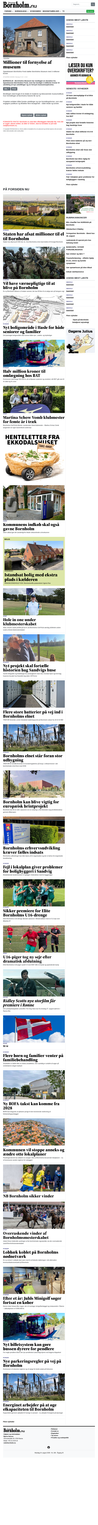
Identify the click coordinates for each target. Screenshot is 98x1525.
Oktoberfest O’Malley (74, 229)
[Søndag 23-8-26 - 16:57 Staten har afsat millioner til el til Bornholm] (34, 212)
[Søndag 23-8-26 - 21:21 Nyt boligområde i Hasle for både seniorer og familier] (34, 309)
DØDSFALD (69, 24)
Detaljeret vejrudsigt (80, 322)
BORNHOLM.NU (21, 11)
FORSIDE (8, 11)
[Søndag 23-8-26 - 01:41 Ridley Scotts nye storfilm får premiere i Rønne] (34, 983)
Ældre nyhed (41, 115)
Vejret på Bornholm (81, 320)
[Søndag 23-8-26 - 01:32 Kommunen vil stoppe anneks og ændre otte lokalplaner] (34, 1132)
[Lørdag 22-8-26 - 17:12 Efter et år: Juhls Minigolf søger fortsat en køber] (34, 1280)
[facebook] (49, 1447)
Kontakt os (55, 1431)
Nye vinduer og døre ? (75, 254)
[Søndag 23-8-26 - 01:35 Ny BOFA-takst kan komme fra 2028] (34, 1085)
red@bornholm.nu (10, 1443)
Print (14, 89)
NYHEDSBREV (35, 11)
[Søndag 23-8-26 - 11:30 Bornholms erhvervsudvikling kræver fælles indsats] (34, 830)
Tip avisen (90, 11)
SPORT (5, 414)
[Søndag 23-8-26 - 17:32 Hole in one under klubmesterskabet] (34, 602)
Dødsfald (70, 27)
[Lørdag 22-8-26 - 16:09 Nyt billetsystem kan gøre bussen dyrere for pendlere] (34, 1326)
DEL (6, 89)
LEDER (5, 521)
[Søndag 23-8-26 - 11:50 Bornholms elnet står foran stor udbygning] (34, 738)
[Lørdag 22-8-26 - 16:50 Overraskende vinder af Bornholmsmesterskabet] (34, 1215)
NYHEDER (69, 93)
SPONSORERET (8, 571)
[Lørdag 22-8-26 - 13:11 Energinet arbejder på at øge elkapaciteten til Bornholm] (34, 1387)
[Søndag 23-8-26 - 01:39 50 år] (34, 1029)
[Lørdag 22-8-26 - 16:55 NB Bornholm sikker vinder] (34, 1178)
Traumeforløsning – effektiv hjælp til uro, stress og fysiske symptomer (80, 260)
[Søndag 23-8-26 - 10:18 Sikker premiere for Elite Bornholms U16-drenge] (34, 893)
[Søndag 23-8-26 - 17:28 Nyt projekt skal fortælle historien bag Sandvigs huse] (34, 648)
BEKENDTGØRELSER (51, 11)
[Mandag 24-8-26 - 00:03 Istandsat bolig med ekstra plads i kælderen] (33, 555)
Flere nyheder (72, 58)
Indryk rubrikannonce (75, 272)
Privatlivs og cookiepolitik (60, 1437)
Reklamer (54, 1429)
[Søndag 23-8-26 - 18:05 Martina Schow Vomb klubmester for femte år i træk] (34, 399)
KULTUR (5, 997)
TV (63, 11)
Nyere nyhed (27, 115)
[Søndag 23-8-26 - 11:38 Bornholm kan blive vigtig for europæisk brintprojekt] (34, 784)
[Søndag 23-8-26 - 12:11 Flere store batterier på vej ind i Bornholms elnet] (34, 694)
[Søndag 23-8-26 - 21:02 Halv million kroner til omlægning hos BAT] (34, 353)
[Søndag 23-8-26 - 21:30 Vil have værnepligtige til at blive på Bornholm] (34, 263)
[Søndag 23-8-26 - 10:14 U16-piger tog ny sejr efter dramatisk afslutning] (34, 939)
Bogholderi (55, 1433)
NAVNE (5, 1043)
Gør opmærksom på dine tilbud (79, 268)
